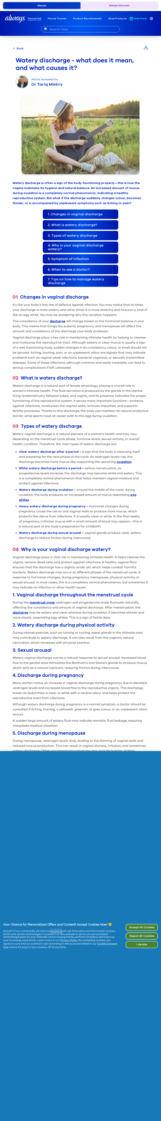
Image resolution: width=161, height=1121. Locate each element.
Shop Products (117, 18)
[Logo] (15, 19)
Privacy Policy (69, 940)
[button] (80, 214)
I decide (141, 944)
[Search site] (45, 29)
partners (56, 931)
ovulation (124, 462)
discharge (57, 321)
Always (41, 5)
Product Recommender (87, 18)
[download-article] (145, 47)
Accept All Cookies (142, 927)
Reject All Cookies (142, 936)
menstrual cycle (42, 602)
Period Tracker (57, 18)
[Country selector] (151, 19)
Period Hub (35, 18)
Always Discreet (119, 5)
